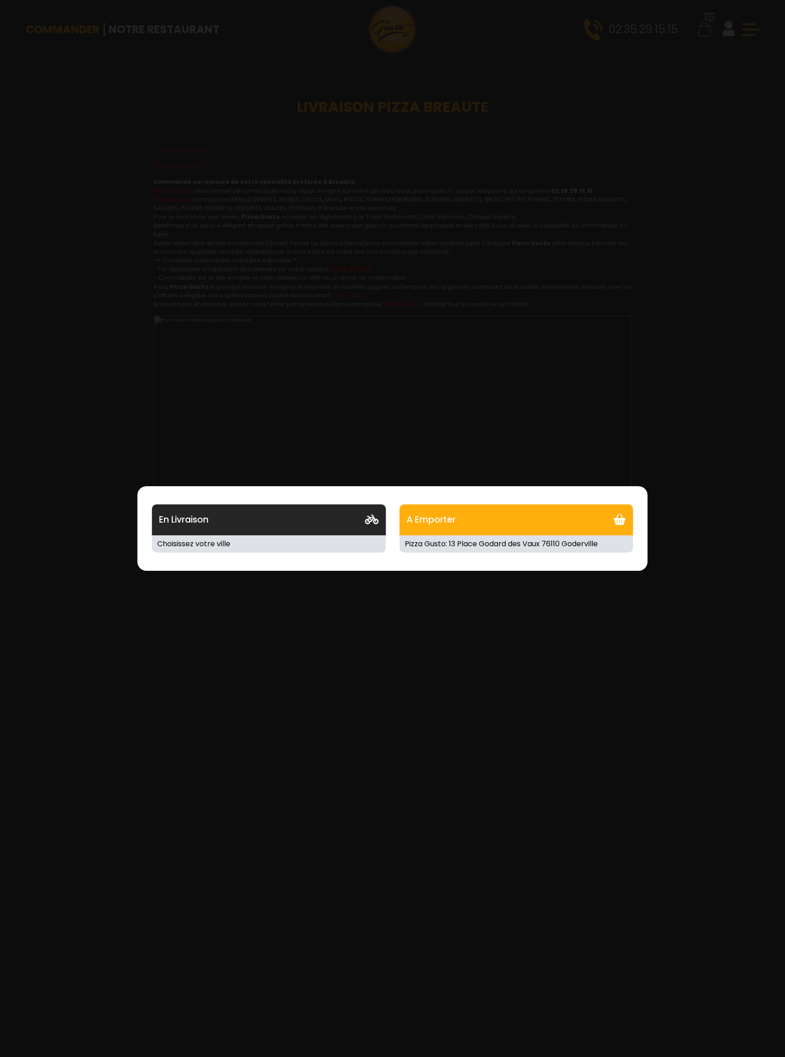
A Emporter (431, 519)
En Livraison (184, 519)
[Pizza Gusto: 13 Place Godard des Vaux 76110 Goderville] (516, 544)
